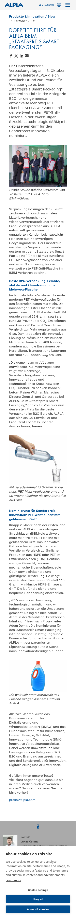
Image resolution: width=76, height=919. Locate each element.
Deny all (38, 899)
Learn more (13, 880)
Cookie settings (38, 890)
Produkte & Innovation (26, 16)
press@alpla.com (22, 800)
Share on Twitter (16, 56)
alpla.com (46, 4)
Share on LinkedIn (21, 56)
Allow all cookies (38, 909)
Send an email (27, 56)
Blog (51, 16)
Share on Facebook (11, 56)
